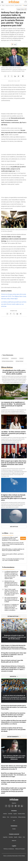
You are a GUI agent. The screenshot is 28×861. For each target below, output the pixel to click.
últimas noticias (19, 361)
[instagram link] (12, 806)
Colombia (10, 813)
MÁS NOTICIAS (14, 526)
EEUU (2, 9)
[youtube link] (15, 806)
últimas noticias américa (7, 361)
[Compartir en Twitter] (11, 76)
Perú (8, 817)
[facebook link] (6, 806)
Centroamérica (13, 817)
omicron (21, 358)
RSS (14, 820)
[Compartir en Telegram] (18, 76)
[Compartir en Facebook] (8, 76)
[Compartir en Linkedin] (15, 76)
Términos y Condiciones (8, 848)
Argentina (5, 837)
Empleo (14, 828)
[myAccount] (25, 2)
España (15, 813)
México (4, 817)
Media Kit (14, 840)
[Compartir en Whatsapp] (5, 76)
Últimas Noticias (21, 817)
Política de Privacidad (20, 848)
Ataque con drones (8, 5)
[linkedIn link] (22, 806)
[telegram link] (19, 806)
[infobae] (14, 2)
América (5, 813)
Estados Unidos (16, 5)
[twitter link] (9, 806)
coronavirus (14, 358)
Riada (2, 5)
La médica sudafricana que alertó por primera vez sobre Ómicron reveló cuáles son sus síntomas (13, 304)
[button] (2, 2)
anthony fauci (5, 358)
